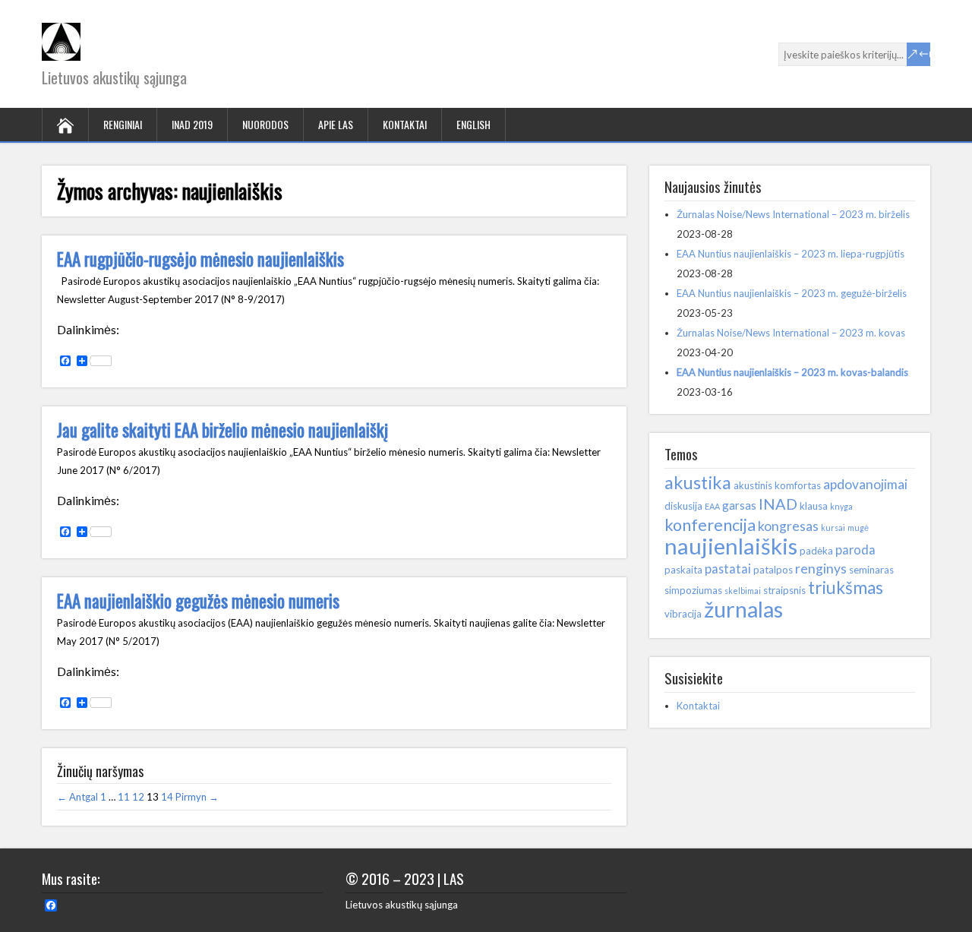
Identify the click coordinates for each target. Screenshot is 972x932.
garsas (739, 505)
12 (138, 797)
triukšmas (845, 587)
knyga (841, 506)
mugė (858, 527)
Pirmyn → (197, 797)
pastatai (728, 568)
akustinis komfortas (777, 485)
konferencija (710, 525)
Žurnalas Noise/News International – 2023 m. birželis (793, 214)
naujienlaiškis (730, 545)
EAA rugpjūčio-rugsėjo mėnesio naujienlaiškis (200, 259)
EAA (712, 506)
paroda (855, 549)
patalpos (773, 570)
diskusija (683, 506)
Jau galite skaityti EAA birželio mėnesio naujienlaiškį (222, 430)
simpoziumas (693, 590)
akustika (697, 482)
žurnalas (743, 609)
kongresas (788, 526)
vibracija (683, 614)
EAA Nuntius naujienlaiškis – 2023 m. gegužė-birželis (792, 293)
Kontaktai (405, 124)
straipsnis (784, 590)
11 (124, 797)
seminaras (871, 570)
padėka (816, 551)
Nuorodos (265, 124)
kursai (833, 527)
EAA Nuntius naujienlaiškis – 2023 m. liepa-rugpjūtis (790, 254)
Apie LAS (335, 124)
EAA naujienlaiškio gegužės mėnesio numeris (198, 601)
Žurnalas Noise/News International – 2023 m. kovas (791, 333)
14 (167, 797)
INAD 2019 (192, 124)
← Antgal (77, 797)
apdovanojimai (865, 484)
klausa (814, 506)
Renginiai (122, 124)
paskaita (683, 570)
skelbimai (742, 591)
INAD (778, 503)
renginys (821, 569)
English (473, 124)
